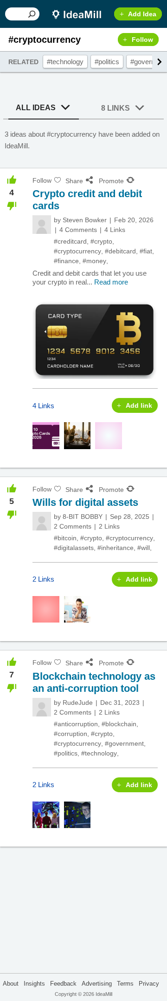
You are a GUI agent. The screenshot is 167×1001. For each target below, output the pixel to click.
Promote (111, 181)
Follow (142, 39)
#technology (65, 62)
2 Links (109, 526)
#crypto (101, 241)
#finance (66, 261)
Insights (34, 983)
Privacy (149, 983)
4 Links (114, 229)
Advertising (97, 983)
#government (124, 743)
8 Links (115, 108)
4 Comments (78, 229)
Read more (111, 282)
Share (74, 181)
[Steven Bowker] (41, 224)
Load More (83, 881)
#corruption (70, 733)
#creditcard (70, 241)
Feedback (63, 983)
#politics (107, 62)
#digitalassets (74, 547)
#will (143, 547)
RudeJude (78, 702)
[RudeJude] (41, 707)
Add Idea (142, 14)
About (11, 983)
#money (94, 261)
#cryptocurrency (77, 251)
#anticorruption (76, 724)
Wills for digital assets (85, 502)
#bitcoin (65, 538)
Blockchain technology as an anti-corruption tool (93, 682)
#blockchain (119, 724)
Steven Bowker (85, 220)
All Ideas (36, 108)
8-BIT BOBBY (83, 516)
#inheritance (115, 547)
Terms (125, 983)
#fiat (146, 251)
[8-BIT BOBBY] (41, 521)
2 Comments (72, 526)
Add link (139, 405)
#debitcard (120, 251)
